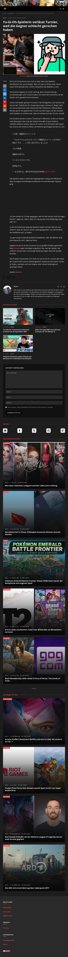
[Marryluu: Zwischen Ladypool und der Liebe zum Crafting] (34, 465)
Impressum (6, 912)
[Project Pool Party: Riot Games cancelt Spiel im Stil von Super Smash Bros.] (34, 770)
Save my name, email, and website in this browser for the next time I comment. (30, 407)
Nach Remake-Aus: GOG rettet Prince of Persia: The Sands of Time (32, 679)
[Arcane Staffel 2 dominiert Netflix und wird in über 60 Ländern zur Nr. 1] (34, 721)
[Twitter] (5, 94)
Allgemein (6, 327)
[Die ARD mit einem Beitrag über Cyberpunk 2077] (34, 868)
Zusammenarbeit (8, 940)
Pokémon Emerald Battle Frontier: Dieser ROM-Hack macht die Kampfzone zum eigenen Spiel (34, 582)
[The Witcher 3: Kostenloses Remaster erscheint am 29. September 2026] (18, 316)
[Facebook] (5, 90)
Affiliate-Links (7, 916)
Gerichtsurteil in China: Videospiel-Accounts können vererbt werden (32, 533)
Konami (17, 248)
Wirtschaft (7, 589)
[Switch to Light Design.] (60, 8)
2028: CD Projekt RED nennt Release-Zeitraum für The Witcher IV (48, 331)
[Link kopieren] (5, 86)
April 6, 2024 (50, 171)
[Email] (5, 110)
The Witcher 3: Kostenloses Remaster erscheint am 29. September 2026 (16, 331)
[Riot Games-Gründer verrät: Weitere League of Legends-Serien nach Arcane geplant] (34, 819)
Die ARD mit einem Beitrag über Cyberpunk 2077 (27, 888)
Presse (5, 944)
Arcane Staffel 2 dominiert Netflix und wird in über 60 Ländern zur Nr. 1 (33, 740)
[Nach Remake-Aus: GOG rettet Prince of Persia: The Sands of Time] (34, 660)
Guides (5, 540)
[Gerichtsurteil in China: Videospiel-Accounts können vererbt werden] (34, 514)
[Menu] (5, 9)
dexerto (18, 272)
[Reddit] (5, 106)
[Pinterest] (5, 102)
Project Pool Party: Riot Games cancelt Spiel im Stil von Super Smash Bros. (33, 789)
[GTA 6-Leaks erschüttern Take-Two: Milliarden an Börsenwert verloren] (34, 612)
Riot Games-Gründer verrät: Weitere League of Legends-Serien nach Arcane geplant (33, 838)
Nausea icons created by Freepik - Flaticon (37, 76)
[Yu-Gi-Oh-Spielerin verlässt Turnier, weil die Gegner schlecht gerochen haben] (34, 54)
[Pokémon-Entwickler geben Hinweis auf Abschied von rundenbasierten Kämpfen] (18, 343)
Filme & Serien (7, 699)
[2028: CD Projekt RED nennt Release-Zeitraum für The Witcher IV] (50, 316)
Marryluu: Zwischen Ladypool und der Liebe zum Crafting (31, 485)
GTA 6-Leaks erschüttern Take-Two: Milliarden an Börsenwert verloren (33, 631)
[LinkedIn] (5, 98)
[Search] (63, 9)
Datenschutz (7, 907)
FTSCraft (6, 928)
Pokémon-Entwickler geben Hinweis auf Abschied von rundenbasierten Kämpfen (17, 358)
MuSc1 (4, 18)
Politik (6, 492)
